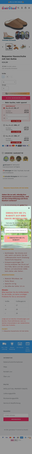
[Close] (29, 208)
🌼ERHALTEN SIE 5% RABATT (16, 239)
